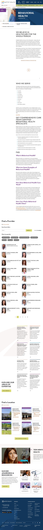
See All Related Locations (21, 438)
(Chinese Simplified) (30, 506)
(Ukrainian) (37, 504)
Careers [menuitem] (31, 2)
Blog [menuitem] (38, 2)
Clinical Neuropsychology (24, 237)
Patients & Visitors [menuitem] (23, 2)
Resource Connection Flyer (8, 26)
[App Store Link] (4, 512)
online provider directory (21, 208)
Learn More (18, 114)
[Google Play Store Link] (9, 512)
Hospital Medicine (34, 237)
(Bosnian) (37, 511)
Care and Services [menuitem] (19, 2)
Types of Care (16, 505)
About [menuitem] (35, 2)
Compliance (21, 525)
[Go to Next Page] (27, 317)
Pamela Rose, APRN (11, 268)
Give (40, 5)
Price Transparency (17, 518)
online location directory (20, 207)
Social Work (16, 239)
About (15, 503)
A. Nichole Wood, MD (12, 284)
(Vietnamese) (30, 517)
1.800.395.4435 (38, 210)
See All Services (6, 390)
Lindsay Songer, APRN (12, 252)
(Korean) (30, 509)
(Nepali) (29, 511)
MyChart (37, 5)
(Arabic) (30, 503)
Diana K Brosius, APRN (12, 300)
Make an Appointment (31, 5)
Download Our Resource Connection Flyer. (28, 60)
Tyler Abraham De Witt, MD (14, 260)
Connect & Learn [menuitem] (27, 2)
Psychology (10, 239)
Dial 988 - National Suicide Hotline (22, 24)
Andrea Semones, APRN (33, 276)
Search (28, 230)
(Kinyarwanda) (37, 515)
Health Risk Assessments (17, 510)
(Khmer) (37, 509)
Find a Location (20, 5)
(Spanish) (30, 514)
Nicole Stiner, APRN (32, 284)
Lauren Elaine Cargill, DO (34, 244)
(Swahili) (37, 506)
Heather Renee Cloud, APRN (34, 252)
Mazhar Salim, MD (11, 244)
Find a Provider (25, 5)
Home (3, 522)
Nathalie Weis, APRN (12, 292)
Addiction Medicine (5, 237)
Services (15, 506)
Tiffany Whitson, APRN (33, 260)
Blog (14, 515)
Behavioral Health (14, 237)
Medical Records (16, 508)
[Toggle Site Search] (40, 2)
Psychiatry (4, 239)
